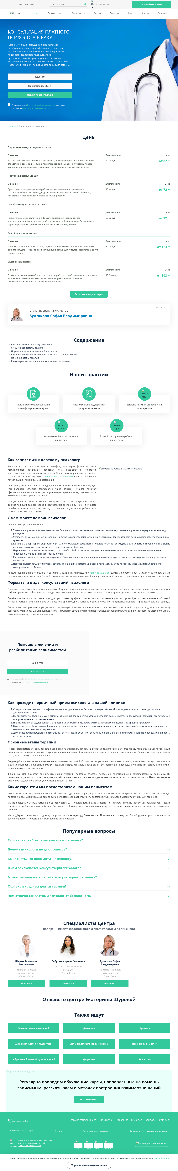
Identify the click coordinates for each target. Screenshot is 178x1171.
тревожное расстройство (59, 476)
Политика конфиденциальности (96, 1131)
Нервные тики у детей (144, 1043)
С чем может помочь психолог (27, 347)
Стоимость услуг (55, 13)
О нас (131, 13)
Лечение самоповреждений (33, 1028)
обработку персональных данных (36, 108)
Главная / (13, 126)
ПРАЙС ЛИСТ (136, 1120)
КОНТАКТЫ (150, 1120)
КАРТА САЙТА (164, 1120)
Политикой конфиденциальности (41, 105)
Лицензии (114, 13)
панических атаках (100, 572)
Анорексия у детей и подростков (33, 1043)
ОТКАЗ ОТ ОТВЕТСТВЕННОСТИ (84, 1120)
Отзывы (97, 13)
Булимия (145, 1028)
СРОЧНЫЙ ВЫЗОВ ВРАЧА (151, 4)
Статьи (145, 13)
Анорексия (145, 1059)
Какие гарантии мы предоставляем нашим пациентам (40, 361)
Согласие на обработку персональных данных (149, 1131)
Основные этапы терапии (25, 357)
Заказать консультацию (89, 294)
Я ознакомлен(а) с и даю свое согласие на (38, 105)
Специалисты (78, 13)
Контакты (162, 13)
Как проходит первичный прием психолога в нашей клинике (44, 354)
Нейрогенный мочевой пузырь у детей (33, 1059)
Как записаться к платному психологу (31, 344)
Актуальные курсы (89, 1099)
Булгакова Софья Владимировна (60, 316)
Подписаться (37, 671)
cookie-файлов (161, 1157)
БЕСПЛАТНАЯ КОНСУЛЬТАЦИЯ (40, 95)
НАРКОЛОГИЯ (122, 1120)
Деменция (89, 1028)
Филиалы (58, 1131)
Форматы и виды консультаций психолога (34, 351)
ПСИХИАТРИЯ (106, 1120)
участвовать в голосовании (29, 1145)
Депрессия (89, 1059)
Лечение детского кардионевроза (89, 1043)
